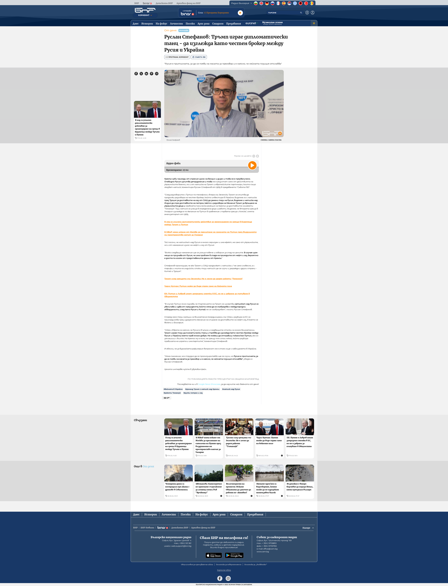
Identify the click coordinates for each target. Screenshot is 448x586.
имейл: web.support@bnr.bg (177, 546)
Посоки (186, 514)
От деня (170, 30)
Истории (150, 514)
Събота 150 (200, 57)
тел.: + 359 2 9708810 (267, 543)
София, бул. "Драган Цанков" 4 (176, 540)
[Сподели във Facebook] (136, 73)
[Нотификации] (307, 13)
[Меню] (314, 23)
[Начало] (145, 10)
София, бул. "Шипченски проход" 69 (274, 540)
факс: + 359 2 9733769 (267, 546)
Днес (136, 514)
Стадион (236, 514)
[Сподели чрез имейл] (157, 73)
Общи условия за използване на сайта (197, 564)
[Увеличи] (253, 156)
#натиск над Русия (231, 389)
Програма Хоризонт (178, 57)
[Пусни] (240, 12)
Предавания (255, 514)
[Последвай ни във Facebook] (220, 578)
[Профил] (313, 13)
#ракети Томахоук (172, 393)
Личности (169, 514)
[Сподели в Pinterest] (151, 73)
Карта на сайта (224, 570)
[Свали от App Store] (213, 555)
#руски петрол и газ (193, 393)
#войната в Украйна (173, 389)
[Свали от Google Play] (234, 555)
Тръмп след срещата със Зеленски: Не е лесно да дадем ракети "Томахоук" (203, 279)
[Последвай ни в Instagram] (228, 578)
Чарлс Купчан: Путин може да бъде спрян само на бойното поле (198, 286)
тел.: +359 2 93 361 (182, 543)
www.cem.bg (263, 552)
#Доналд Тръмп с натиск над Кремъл (202, 389)
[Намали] (257, 156)
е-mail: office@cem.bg (267, 549)
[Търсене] (301, 12)
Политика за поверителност (228, 564)
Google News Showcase (209, 384)
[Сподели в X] (141, 73)
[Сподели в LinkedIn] (146, 73)
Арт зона (219, 514)
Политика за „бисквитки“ (255, 564)
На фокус (201, 514)
